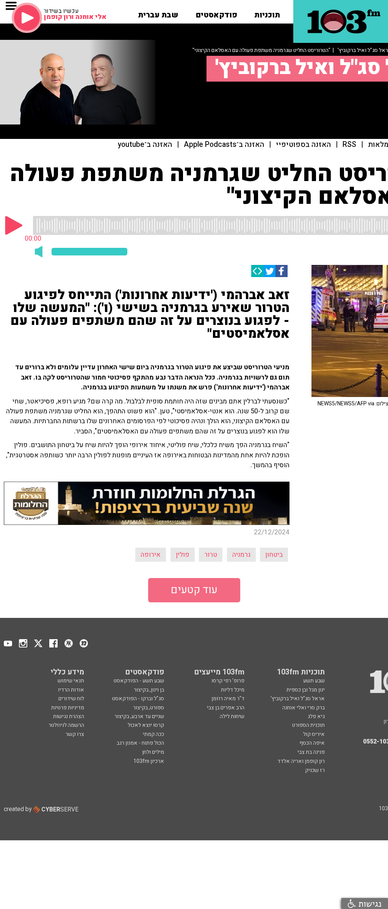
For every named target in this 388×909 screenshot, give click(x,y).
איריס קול (314, 734)
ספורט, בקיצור (148, 708)
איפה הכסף (312, 743)
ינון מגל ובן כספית (305, 690)
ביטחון (274, 554)
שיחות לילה (232, 716)
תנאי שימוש (71, 681)
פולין (182, 554)
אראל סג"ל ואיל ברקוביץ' (298, 698)
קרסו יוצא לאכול (146, 725)
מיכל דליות (232, 690)
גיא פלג (316, 716)
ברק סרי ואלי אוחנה (303, 708)
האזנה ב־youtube (145, 145)
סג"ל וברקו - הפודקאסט (138, 698)
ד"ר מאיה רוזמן (227, 698)
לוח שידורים (71, 698)
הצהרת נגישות (68, 716)
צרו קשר (75, 734)
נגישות (369, 903)
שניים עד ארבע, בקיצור (139, 716)
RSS (349, 145)
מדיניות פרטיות (67, 708)
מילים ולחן (153, 752)
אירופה (151, 554)
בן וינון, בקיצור (149, 690)
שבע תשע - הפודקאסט (139, 681)
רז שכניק (315, 770)
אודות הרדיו (71, 690)
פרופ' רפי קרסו (227, 681)
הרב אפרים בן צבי (225, 708)
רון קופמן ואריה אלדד (301, 761)
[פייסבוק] (281, 271)
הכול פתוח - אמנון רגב (140, 743)
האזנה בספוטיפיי (303, 145)
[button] (267, 12)
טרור (210, 554)
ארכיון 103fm (148, 761)
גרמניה (241, 554)
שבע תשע (314, 681)
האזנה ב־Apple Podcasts (224, 145)
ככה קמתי (153, 734)
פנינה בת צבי (311, 752)
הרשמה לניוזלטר (66, 725)
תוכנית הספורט (308, 725)
